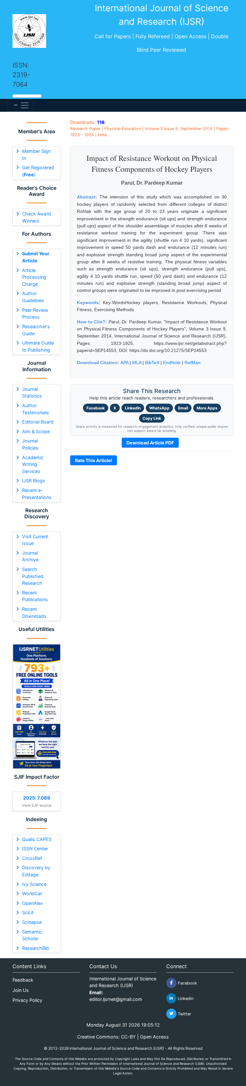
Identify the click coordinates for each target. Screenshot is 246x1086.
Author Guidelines (33, 297)
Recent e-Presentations (37, 493)
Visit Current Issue (35, 540)
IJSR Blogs (33, 480)
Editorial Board (37, 422)
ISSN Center (35, 848)
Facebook (95, 408)
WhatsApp (159, 408)
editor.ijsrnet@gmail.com (115, 999)
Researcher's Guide (36, 330)
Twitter (183, 1013)
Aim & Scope (36, 431)
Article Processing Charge (34, 277)
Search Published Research (32, 576)
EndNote (172, 362)
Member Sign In (36, 154)
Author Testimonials (35, 409)
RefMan (192, 362)
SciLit (28, 912)
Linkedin (184, 998)
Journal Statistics (32, 392)
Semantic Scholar (32, 935)
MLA (136, 362)
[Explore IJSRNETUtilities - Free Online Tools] (36, 706)
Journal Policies (30, 444)
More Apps (207, 408)
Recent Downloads (34, 612)
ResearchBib (35, 948)
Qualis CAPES (37, 839)
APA (124, 362)
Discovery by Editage (36, 871)
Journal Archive (30, 556)
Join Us (20, 990)
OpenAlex (32, 903)
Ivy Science (34, 884)
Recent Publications (35, 596)
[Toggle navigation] (21, 105)
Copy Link (152, 418)
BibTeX (152, 362)
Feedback (22, 980)
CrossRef (32, 858)
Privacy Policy (27, 1000)
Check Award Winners (36, 217)
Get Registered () (38, 171)
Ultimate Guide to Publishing (38, 346)
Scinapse (32, 922)
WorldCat (32, 893)
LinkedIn (133, 408)
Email (183, 408)
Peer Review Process (35, 313)
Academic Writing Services (33, 464)
